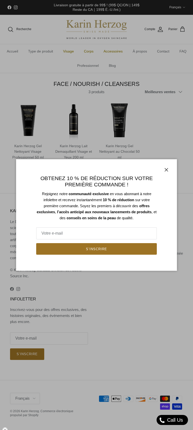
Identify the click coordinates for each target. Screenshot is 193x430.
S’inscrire (96, 249)
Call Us (174, 420)
